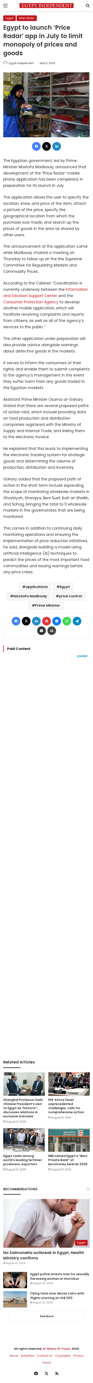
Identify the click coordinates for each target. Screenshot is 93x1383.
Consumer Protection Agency (30, 302)
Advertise (27, 1356)
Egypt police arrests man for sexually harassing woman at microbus (59, 1276)
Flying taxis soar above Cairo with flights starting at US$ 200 (57, 1295)
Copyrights (63, 1356)
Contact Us (44, 1356)
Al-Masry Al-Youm (56, 1349)
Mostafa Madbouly (30, 596)
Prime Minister (47, 605)
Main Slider (26, 18)
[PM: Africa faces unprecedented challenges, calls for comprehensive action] (69, 1084)
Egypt (9, 18)
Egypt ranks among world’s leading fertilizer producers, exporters (22, 1160)
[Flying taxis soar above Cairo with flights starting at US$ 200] (15, 1299)
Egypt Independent (21, 63)
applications (37, 586)
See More (46, 1316)
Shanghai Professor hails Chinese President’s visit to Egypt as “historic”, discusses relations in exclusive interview (23, 1108)
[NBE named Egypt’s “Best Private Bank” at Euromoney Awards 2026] (69, 1140)
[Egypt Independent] (46, 5)
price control (70, 596)
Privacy (78, 1356)
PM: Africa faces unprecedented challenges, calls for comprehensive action (66, 1106)
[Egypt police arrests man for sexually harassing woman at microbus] (15, 1280)
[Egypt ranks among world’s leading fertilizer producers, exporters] (24, 1140)
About (14, 1356)
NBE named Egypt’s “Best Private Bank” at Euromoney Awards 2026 (67, 1160)
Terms (46, 1362)
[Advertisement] (46, 859)
